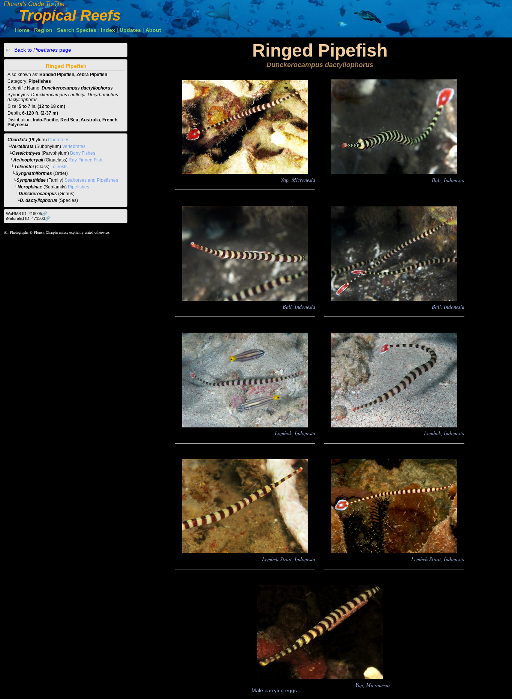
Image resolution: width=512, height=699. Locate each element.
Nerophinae (30, 187)
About (153, 30)
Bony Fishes (82, 153)
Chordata (17, 139)
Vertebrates (73, 146)
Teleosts (59, 166)
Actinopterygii (28, 160)
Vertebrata (22, 146)
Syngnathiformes (33, 173)
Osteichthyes (26, 153)
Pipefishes (78, 187)
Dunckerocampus (38, 193)
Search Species (76, 30)
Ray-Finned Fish (85, 160)
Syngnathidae (31, 180)
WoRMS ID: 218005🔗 (26, 213)
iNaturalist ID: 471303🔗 (28, 218)
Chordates (58, 139)
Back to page (42, 50)
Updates (130, 30)
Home (22, 30)
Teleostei (24, 166)
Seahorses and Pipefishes (91, 180)
